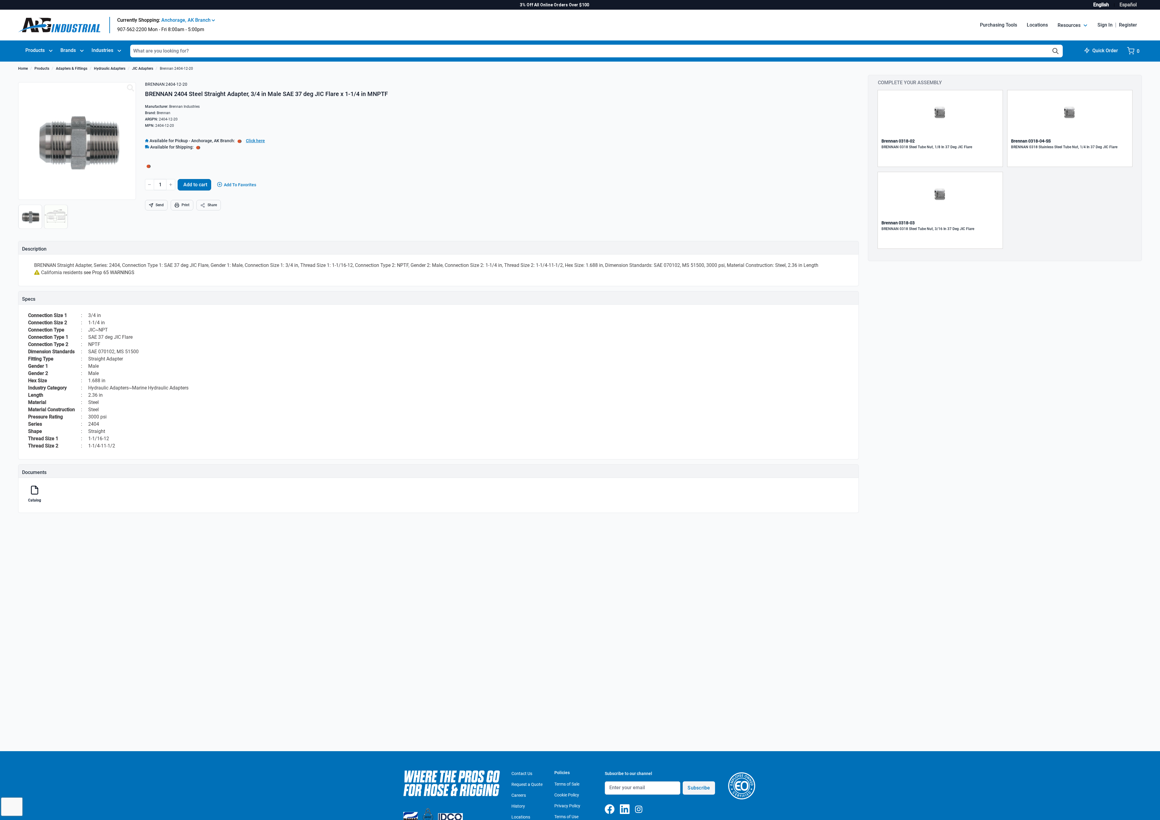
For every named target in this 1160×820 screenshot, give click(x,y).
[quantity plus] (170, 184)
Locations (1037, 25)
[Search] (1055, 51)
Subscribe (699, 788)
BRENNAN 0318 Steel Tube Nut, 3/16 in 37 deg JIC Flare (927, 229)
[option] (31, 220)
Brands (68, 50)
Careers (518, 795)
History (518, 806)
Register (1128, 25)
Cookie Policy (566, 795)
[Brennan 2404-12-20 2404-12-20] (130, 88)
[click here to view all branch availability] (198, 147)
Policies (562, 772)
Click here (255, 140)
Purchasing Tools (998, 25)
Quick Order (1105, 50)
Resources (1070, 25)
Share (212, 205)
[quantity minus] (149, 184)
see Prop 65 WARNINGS (109, 272)
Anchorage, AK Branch (186, 20)
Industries (102, 50)
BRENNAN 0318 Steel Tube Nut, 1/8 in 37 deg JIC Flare (926, 147)
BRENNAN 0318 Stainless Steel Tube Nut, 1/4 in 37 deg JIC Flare (1064, 147)
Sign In (1105, 25)
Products (35, 50)
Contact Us (521, 773)
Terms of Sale (566, 784)
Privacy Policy (567, 805)
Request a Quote (527, 784)
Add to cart (195, 184)
